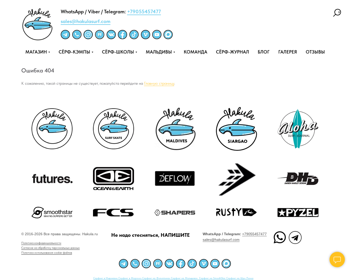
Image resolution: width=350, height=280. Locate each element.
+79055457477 (144, 11)
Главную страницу (159, 83)
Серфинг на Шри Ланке (239, 277)
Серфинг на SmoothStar (212, 277)
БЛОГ (264, 52)
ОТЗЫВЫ (315, 52)
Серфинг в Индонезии (105, 277)
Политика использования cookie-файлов (46, 252)
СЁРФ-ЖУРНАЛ (232, 52)
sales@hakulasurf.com (85, 21)
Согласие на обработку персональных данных (50, 248)
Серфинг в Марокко (130, 277)
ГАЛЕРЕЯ (287, 52)
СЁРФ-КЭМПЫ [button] (74, 52)
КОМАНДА (195, 52)
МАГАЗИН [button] (36, 52)
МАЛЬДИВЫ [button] (159, 52)
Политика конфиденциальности (41, 243)
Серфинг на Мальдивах (184, 277)
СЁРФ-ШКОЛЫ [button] (118, 52)
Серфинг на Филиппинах (156, 277)
